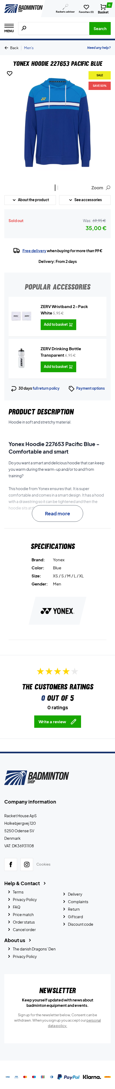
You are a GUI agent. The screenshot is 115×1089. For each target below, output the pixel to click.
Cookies (43, 864)
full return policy (46, 388)
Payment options (90, 388)
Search (100, 28)
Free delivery (34, 250)
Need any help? (99, 48)
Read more (57, 513)
